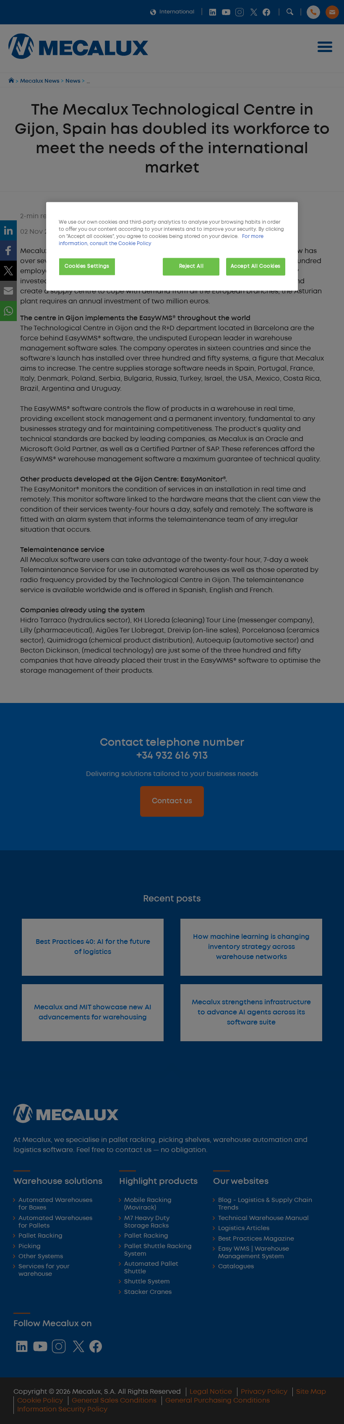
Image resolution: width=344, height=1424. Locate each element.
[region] (172, 246)
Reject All (191, 266)
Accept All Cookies (256, 266)
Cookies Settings (87, 266)
